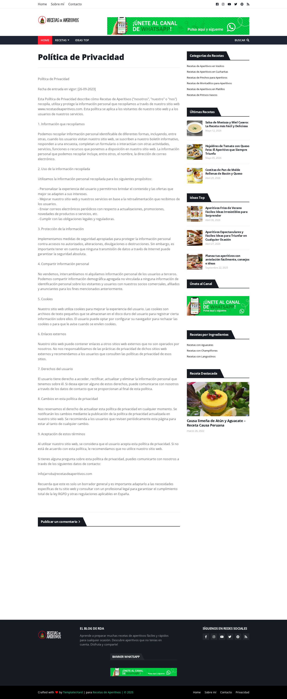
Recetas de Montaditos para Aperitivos (209, 83)
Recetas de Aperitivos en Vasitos (205, 66)
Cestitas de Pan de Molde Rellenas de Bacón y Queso (223, 172)
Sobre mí (57, 4)
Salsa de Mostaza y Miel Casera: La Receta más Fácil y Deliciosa (227, 124)
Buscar (240, 40)
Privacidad (242, 692)
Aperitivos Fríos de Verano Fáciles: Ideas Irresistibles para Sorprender (226, 211)
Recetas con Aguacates (200, 345)
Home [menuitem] (45, 40)
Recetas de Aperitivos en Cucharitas (207, 71)
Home (42, 4)
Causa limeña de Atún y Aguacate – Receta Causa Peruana (216, 423)
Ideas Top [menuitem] (82, 40)
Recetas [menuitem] (61, 40)
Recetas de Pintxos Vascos (202, 95)
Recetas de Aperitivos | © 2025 (113, 692)
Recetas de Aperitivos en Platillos (206, 89)
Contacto (75, 4)
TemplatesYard (73, 692)
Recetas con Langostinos (201, 356)
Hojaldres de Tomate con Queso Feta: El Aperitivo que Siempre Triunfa (227, 149)
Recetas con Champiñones (202, 350)
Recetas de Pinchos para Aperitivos (207, 77)
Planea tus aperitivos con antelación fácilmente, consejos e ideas (227, 259)
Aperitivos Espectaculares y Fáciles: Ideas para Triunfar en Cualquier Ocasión (226, 235)
